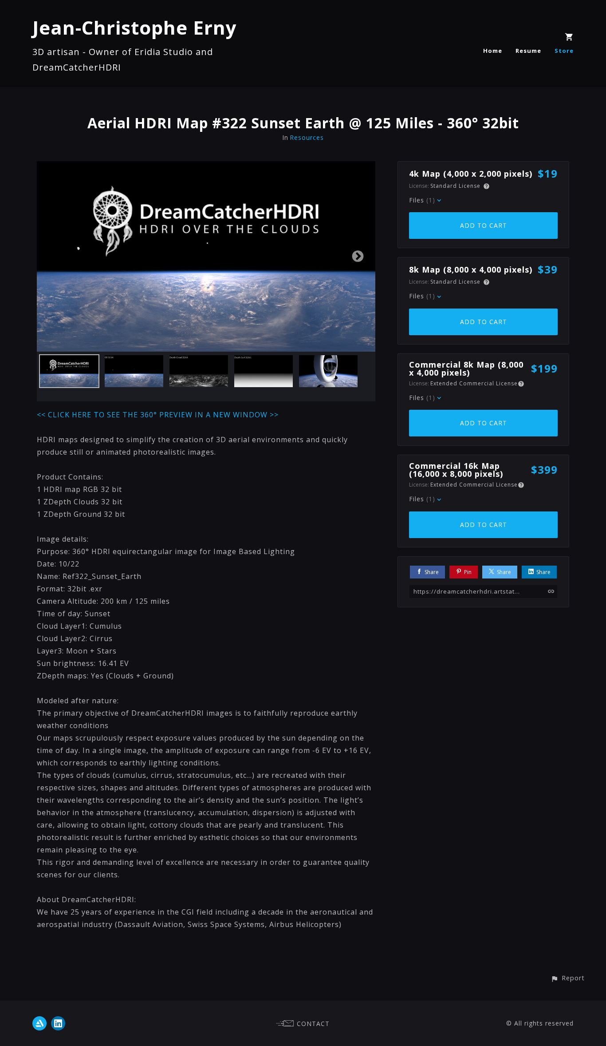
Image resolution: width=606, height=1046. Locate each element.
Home (492, 51)
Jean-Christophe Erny (134, 27)
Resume (528, 51)
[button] (567, 978)
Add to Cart (483, 225)
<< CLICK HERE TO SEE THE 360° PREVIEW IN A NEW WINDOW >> (158, 415)
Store (564, 51)
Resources (307, 137)
